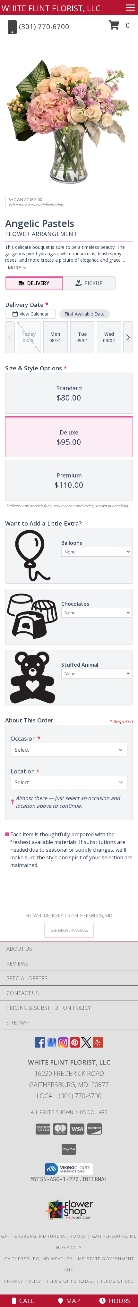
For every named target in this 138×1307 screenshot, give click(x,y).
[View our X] (86, 1045)
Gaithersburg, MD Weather (38, 1258)
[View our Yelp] (98, 1045)
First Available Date (85, 314)
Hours (118, 1300)
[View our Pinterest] (75, 1045)
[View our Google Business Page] (52, 1045)
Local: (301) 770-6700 (69, 1096)
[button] (119, 27)
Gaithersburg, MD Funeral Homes (43, 1236)
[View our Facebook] (40, 1045)
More (14, 268)
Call (25, 1300)
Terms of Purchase (71, 1281)
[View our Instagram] (63, 1045)
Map (71, 1300)
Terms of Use (117, 1281)
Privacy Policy (22, 1281)
